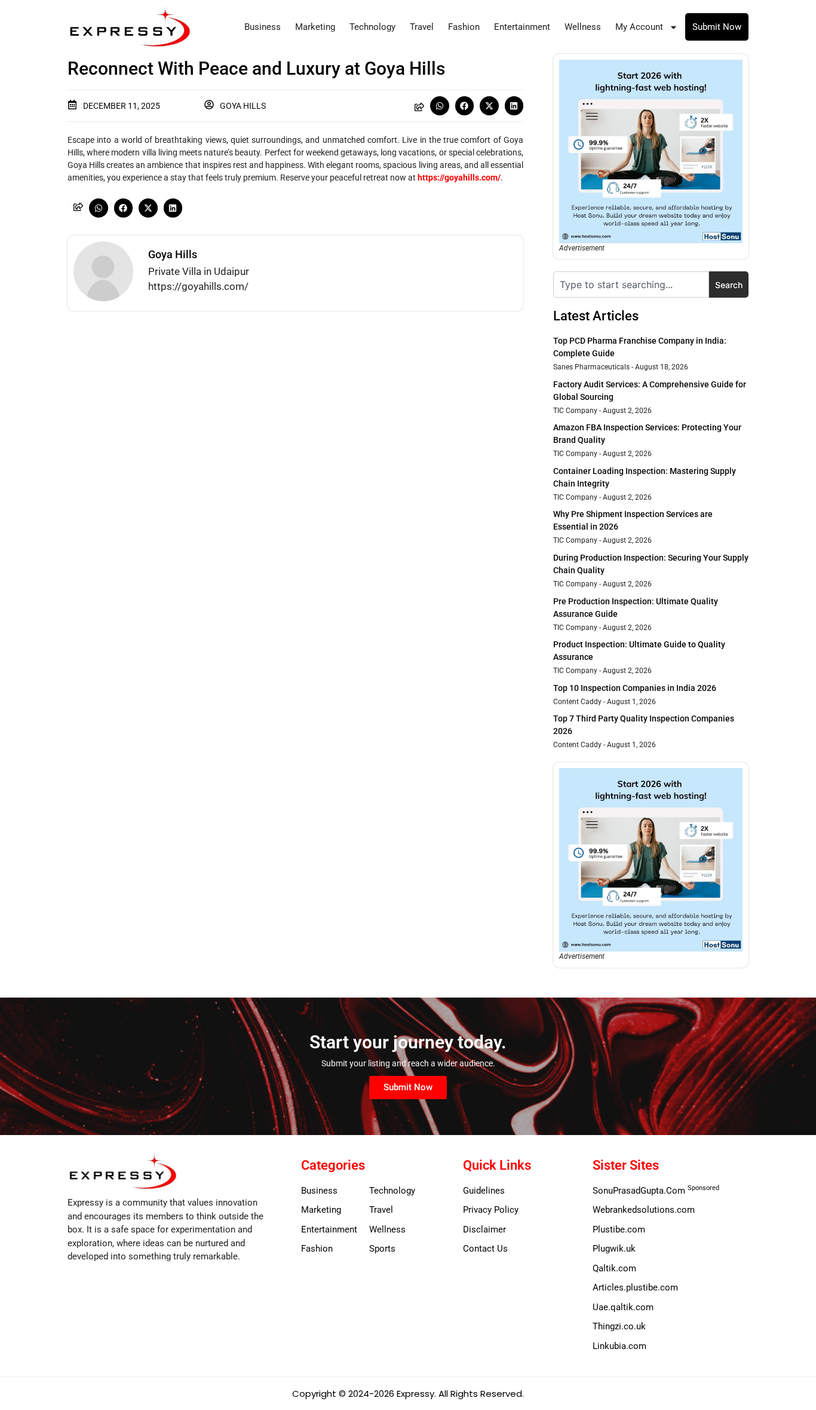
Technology (372, 27)
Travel (422, 27)
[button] (439, 105)
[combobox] (631, 284)
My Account (639, 27)
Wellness (583, 27)
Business (262, 27)
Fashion (464, 27)
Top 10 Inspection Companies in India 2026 (634, 688)
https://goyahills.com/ (459, 177)
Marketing (315, 27)
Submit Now (716, 27)
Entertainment (522, 27)
